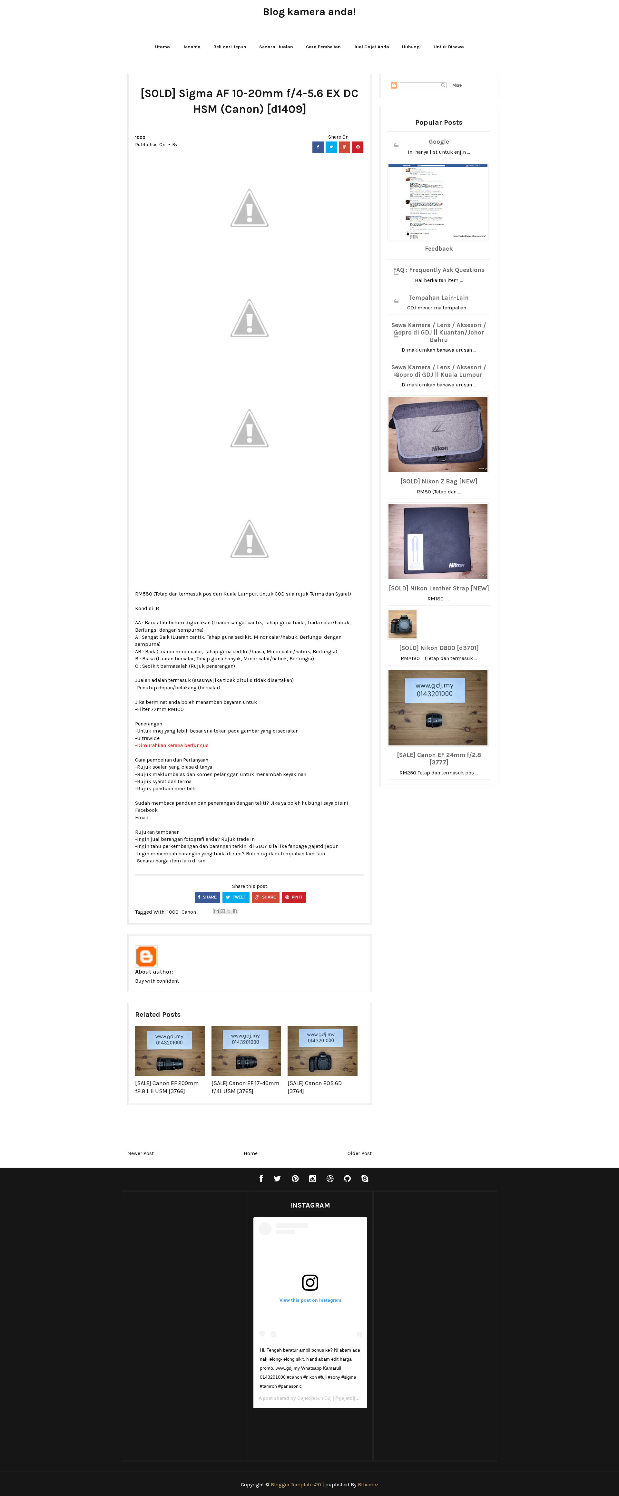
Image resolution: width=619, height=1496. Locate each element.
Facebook (146, 810)
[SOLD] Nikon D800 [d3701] (439, 648)
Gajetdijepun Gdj (314, 1398)
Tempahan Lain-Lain (439, 297)
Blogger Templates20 (296, 1484)
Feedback (439, 248)
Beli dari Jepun (229, 47)
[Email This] (216, 911)
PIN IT (296, 897)
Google (439, 141)
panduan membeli (174, 788)
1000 (140, 137)
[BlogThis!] (223, 911)
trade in (246, 839)
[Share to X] (229, 911)
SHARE (209, 897)
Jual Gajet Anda (371, 47)
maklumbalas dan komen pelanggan (195, 774)
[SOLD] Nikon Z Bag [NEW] (438, 481)
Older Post (360, 1153)
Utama (162, 47)
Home (251, 1153)
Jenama (192, 47)
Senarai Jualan (276, 47)
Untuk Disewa (449, 47)
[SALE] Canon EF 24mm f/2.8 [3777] (439, 759)
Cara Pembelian (323, 47)
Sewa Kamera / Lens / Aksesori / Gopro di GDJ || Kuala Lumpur (438, 371)
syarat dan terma (172, 781)
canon (189, 912)
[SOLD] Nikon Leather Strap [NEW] (439, 588)
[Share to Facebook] (235, 911)
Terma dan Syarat (329, 594)
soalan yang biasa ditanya (182, 767)
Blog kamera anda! (309, 12)
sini (202, 861)
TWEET (239, 897)
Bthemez (368, 1484)
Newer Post (140, 1153)
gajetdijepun (323, 846)
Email (142, 817)
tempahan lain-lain (303, 853)
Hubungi (411, 47)
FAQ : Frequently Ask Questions (439, 270)
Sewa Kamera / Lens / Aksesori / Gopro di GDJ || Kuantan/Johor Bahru (438, 333)
